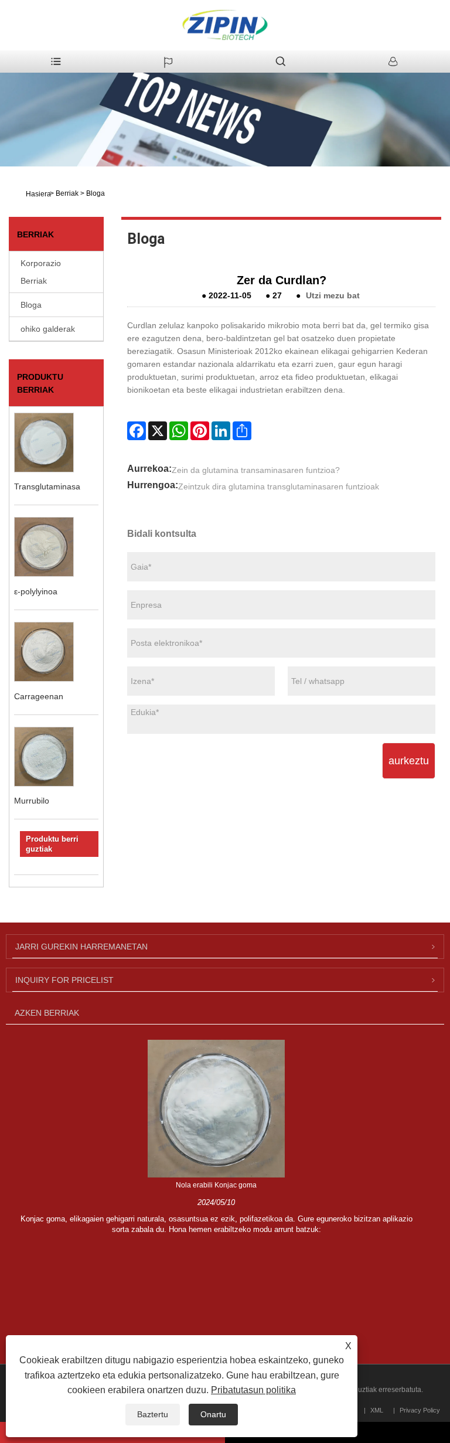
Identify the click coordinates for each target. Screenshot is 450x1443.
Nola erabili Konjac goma (216, 1185)
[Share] (242, 430)
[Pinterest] (199, 430)
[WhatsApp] (178, 430)
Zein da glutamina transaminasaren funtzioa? (256, 470)
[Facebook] (136, 430)
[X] (157, 430)
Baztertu (152, 1414)
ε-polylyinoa (35, 591)
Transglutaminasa (47, 486)
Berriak (67, 193)
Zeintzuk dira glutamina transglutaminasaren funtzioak (278, 486)
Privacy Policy (420, 1410)
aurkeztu (408, 761)
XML (376, 1410)
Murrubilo (31, 800)
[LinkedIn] (221, 430)
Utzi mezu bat (333, 295)
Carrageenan (38, 696)
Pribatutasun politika (253, 1390)
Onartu (213, 1414)
